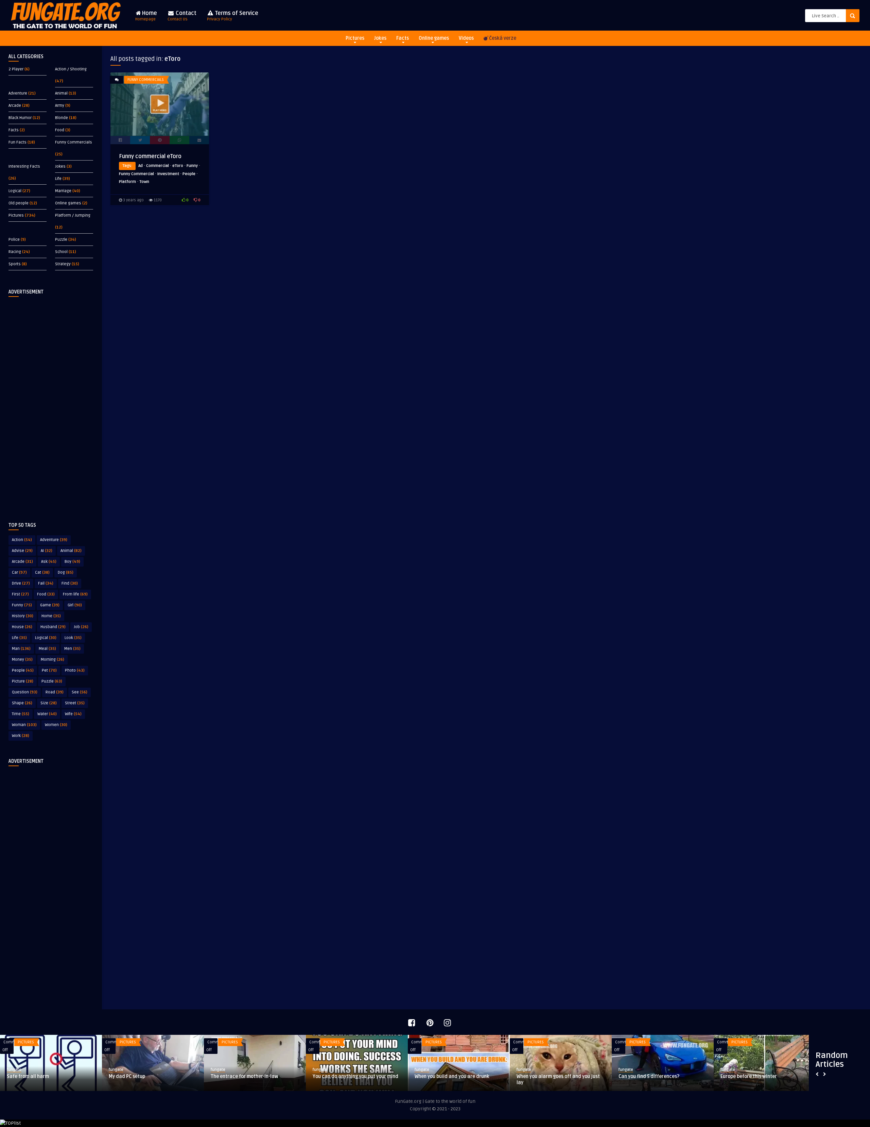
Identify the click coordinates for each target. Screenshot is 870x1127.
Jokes (380, 38)
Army (59, 105)
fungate (14, 1069)
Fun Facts (17, 142)
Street (75, 703)
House (22, 626)
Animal (61, 93)
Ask (48, 561)
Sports (14, 264)
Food (59, 130)
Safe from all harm (28, 1076)
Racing (14, 251)
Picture (22, 681)
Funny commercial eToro (150, 156)
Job (81, 626)
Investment (168, 173)
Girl (75, 605)
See (79, 692)
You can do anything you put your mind (355, 1076)
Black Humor (20, 117)
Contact (182, 16)
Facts (402, 38)
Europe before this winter (748, 1076)
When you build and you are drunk (452, 1076)
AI (46, 550)
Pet (49, 670)
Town (144, 181)
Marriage (63, 191)
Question (24, 692)
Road (55, 692)
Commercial (157, 165)
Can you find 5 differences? (649, 1076)
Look (73, 637)
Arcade (14, 105)
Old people (18, 203)
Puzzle (61, 239)
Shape (22, 703)
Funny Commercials (73, 142)
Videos (466, 38)
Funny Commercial (136, 173)
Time (20, 714)
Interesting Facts (24, 166)
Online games (434, 38)
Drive (21, 583)
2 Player (15, 69)
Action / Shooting (71, 69)
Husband (53, 626)
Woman (24, 724)
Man (21, 648)
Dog (65, 572)
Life (58, 178)
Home (146, 16)
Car (19, 572)
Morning (52, 659)
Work (20, 735)
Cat (42, 572)
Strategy (63, 264)
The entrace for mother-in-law (244, 1076)
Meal (47, 648)
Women (56, 724)
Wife (73, 714)
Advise (22, 550)
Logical (14, 191)
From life (75, 594)
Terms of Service (232, 16)
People (23, 670)
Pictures (355, 38)
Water (47, 714)
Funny (22, 605)
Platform (127, 181)
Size (48, 703)
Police (14, 239)
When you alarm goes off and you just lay (558, 1080)
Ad (140, 165)
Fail (45, 583)
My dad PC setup (127, 1076)
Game (49, 605)
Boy (72, 561)
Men (72, 648)
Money (22, 659)
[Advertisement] (50, 404)
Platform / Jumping (72, 215)
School (61, 251)
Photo (75, 670)
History (22, 616)
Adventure (17, 93)
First (20, 594)
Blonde (61, 117)
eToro (177, 165)
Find (70, 583)
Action (22, 539)
